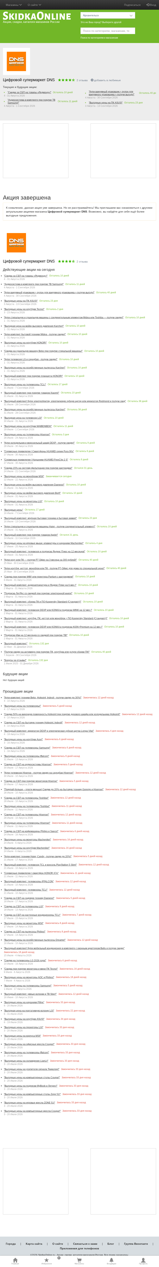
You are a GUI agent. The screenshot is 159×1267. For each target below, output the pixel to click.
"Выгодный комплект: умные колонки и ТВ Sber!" (30, 994)
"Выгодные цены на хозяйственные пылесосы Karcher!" (34, 367)
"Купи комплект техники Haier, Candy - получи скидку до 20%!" (38, 856)
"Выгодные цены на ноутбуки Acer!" (23, 739)
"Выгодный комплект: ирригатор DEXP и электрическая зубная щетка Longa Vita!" (49, 731)
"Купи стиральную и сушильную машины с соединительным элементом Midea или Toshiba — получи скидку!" (64, 317)
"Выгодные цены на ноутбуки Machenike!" (27, 848)
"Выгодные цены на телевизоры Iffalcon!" (26, 756)
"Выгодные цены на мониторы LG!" (23, 501)
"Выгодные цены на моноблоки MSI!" (24, 476)
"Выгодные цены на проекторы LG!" (23, 1027)
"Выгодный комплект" (15, 643)
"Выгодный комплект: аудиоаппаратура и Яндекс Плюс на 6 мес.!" (40, 585)
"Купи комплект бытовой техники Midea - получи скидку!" (35, 334)
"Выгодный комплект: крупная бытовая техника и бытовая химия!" (40, 518)
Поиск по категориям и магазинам (99, 37)
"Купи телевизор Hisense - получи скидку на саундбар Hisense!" (39, 772)
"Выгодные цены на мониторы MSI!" (23, 923)
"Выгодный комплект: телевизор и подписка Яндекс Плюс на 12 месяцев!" (44, 551)
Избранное (50, 1261)
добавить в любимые (107, 80)
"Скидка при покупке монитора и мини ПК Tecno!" (31, 968)
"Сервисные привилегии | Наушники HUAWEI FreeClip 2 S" (36, 459)
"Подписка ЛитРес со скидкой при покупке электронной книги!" (38, 593)
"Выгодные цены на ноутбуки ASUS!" (24, 1019)
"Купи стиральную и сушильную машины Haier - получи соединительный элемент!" (49, 526)
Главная (15, 1264)
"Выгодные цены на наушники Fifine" (24, 1002)
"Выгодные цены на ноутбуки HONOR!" (25, 342)
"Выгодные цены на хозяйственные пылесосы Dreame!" (35, 940)
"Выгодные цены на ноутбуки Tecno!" (24, 309)
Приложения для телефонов (79, 1248)
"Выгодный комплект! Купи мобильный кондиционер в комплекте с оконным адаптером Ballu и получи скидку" (64, 948)
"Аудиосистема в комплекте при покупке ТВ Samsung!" (31, 101)
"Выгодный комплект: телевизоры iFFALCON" (29, 881)
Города (11, 1243)
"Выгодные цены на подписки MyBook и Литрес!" (30, 1086)
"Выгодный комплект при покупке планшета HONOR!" (33, 376)
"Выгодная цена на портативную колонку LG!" (29, 1010)
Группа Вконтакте (136, 1243)
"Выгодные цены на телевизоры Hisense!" (27, 434)
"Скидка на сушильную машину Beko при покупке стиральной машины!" (43, 351)
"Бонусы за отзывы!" (15, 660)
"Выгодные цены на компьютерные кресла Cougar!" (32, 1111)
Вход (152, 4)
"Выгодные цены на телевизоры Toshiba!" (27, 806)
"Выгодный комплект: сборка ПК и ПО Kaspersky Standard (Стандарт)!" (42, 601)
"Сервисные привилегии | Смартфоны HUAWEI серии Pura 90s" (39, 451)
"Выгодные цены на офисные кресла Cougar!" (29, 1044)
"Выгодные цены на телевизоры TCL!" (25, 384)
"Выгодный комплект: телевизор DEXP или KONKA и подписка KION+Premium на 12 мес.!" (53, 627)
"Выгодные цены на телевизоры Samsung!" (28, 985)
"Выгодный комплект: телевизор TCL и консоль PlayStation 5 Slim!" (40, 864)
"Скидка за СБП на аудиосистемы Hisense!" (28, 764)
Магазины (79, 1264)
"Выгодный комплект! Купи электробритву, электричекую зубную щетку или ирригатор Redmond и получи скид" (65, 401)
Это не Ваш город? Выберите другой (100, 22)
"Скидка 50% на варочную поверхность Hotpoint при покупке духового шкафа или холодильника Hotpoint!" (62, 714)
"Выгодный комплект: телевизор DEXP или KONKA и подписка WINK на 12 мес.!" (48, 610)
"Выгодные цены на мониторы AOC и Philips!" (29, 977)
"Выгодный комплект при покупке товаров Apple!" (31, 535)
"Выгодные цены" (13, 510)
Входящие (111, 1264)
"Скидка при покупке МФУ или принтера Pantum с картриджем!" (38, 576)
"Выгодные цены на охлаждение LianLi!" (26, 1061)
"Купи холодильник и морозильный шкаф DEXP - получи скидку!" (39, 443)
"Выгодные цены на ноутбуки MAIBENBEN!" (28, 426)
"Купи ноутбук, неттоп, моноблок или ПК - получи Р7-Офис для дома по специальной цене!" (54, 568)
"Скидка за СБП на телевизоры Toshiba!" (26, 798)
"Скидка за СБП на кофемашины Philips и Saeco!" (31, 831)
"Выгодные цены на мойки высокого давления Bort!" (32, 493)
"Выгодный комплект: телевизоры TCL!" (26, 889)
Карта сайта (34, 1243)
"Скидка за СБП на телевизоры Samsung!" (27, 747)
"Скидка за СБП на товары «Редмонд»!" (29, 92)
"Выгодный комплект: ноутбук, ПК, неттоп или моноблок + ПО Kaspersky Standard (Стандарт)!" (55, 618)
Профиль (143, 1264)
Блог (110, 1243)
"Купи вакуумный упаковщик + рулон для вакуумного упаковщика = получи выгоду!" (111, 93)
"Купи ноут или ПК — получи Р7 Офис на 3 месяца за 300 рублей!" (40, 560)
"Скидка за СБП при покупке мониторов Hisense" (31, 781)
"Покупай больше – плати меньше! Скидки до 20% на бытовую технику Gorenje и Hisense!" (54, 789)
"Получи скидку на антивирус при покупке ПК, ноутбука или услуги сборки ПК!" (47, 652)
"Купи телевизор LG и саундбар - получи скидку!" (30, 359)
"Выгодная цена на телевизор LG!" (23, 418)
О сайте (57, 1243)
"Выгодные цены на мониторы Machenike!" (27, 839)
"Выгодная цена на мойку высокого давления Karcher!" (34, 326)
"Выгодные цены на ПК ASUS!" (106, 102)
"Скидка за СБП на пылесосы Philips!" (24, 931)
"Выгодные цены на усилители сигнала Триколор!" (31, 1069)
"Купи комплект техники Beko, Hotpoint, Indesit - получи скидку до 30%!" (42, 697)
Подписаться (132, 4)
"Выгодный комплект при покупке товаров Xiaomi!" (31, 393)
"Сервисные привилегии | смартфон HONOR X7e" (31, 873)
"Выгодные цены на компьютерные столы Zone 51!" (32, 1094)
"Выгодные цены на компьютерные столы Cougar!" (32, 1077)
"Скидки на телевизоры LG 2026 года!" (25, 960)
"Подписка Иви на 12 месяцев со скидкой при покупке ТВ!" (35, 635)
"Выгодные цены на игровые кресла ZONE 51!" (29, 1102)
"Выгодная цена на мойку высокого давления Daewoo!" (34, 484)
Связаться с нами (85, 1243)
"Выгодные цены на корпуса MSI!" (22, 1036)
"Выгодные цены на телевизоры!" (22, 706)
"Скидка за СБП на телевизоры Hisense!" (26, 814)
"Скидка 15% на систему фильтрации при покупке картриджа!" (38, 468)
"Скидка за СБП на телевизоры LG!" (23, 906)
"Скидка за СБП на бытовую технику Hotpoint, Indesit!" (33, 722)
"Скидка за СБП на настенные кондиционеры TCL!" (32, 915)
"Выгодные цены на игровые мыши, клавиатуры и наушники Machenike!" (44, 543)
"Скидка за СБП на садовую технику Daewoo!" (29, 898)
